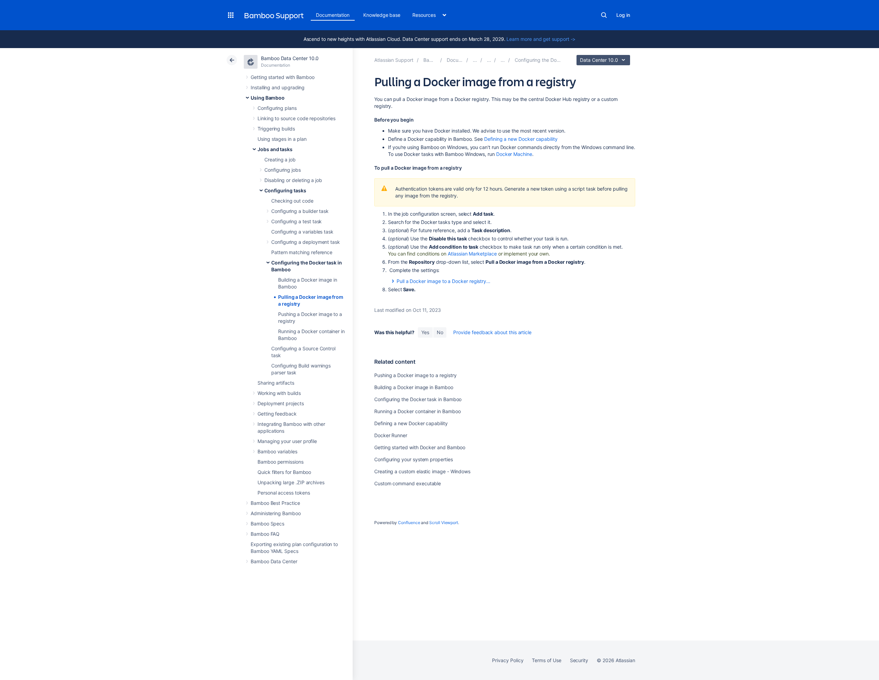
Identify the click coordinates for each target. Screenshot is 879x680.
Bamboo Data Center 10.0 (290, 58)
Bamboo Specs (267, 523)
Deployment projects (281, 403)
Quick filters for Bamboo (284, 472)
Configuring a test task (296, 221)
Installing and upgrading (278, 87)
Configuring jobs (282, 170)
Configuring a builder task (300, 211)
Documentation (333, 15)
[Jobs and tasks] (489, 60)
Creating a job (280, 159)
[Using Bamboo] (475, 60)
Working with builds (279, 393)
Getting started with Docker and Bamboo (419, 447)
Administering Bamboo (276, 513)
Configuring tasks (285, 190)
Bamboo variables (277, 451)
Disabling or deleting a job (293, 180)
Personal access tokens (284, 493)
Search (603, 15)
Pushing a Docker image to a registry (415, 375)
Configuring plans (277, 108)
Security (579, 660)
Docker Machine (514, 154)
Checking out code (292, 201)
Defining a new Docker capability (521, 139)
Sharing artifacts (276, 383)
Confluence (409, 522)
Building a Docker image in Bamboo (413, 387)
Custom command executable (407, 483)
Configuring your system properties (413, 459)
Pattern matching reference (301, 252)
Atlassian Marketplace (472, 254)
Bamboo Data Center (274, 561)
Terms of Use (546, 660)
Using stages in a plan (282, 139)
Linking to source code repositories (296, 118)
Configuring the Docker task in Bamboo (417, 399)
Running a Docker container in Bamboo (417, 411)
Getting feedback (277, 414)
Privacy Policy (507, 660)
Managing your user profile (287, 441)
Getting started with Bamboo (283, 77)
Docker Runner (390, 435)
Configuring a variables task (302, 232)
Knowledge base (381, 15)
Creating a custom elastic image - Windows (422, 471)
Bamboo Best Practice (275, 503)
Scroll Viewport (443, 522)
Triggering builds (276, 129)
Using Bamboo (268, 98)
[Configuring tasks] (503, 60)
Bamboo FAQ (265, 534)
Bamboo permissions (281, 462)
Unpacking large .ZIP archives (291, 482)
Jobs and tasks (275, 149)
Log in (623, 15)
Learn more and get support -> (540, 39)
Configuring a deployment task (305, 242)
